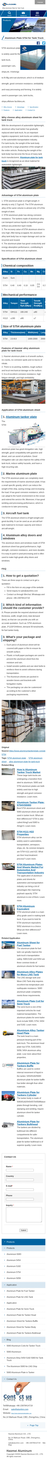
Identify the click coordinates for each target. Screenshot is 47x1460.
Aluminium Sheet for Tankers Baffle (22, 1321)
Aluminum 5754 (14, 1272)
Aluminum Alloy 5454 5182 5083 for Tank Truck (25, 1359)
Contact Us (31, 110)
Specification (34, 107)
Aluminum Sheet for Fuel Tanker (28, 944)
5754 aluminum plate (16, 758)
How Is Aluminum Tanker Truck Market (28, 771)
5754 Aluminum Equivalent (26, 907)
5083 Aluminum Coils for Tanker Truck (23, 1346)
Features (7, 110)
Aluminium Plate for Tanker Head (21, 1315)
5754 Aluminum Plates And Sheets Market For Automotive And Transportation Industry (30, 868)
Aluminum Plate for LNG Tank (20, 1297)
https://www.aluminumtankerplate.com (21, 1413)
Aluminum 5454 (14, 1260)
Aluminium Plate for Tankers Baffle (28, 1064)
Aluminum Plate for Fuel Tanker (21, 1291)
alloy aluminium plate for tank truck (24, 762)
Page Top (34, 1425)
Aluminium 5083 (14, 1254)
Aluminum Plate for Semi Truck (20, 1309)
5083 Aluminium (14, 1352)
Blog (9, 1340)
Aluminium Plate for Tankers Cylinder (28, 1093)
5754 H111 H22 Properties (25, 833)
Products (11, 1248)
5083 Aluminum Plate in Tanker (20, 1372)
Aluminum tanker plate (21, 416)
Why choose (8, 107)
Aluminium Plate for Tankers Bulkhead (28, 1123)
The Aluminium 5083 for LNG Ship (22, 1366)
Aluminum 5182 (14, 1266)
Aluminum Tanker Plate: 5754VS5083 (30, 803)
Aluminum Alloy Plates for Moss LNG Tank (30, 973)
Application (18, 110)
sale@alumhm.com (19, 1409)
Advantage (20, 107)
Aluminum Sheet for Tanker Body (21, 1327)
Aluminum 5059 (14, 1278)
